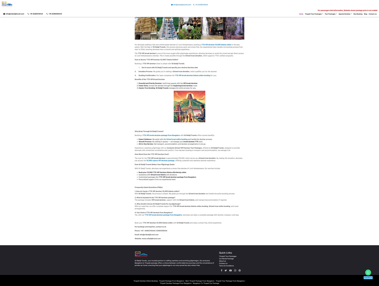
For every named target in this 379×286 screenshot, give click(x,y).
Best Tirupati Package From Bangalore (200, 281)
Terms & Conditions (226, 266)
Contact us (372, 14)
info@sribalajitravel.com (182, 5)
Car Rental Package (226, 259)
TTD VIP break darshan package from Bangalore (161, 135)
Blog (364, 14)
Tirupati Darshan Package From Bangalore (176, 283)
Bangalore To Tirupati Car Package (206, 283)
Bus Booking (356, 14)
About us (222, 261)
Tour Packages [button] (325, 14)
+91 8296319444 (201, 5)
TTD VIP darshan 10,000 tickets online (216, 45)
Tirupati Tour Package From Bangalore (230, 281)
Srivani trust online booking (177, 139)
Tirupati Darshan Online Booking (146, 281)
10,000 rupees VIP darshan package (160, 160)
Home (293, 14)
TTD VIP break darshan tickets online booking (192, 75)
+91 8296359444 (57, 13)
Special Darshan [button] (341, 14)
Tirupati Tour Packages (227, 256)
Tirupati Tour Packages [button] (307, 14)
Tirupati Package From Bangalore (171, 281)
